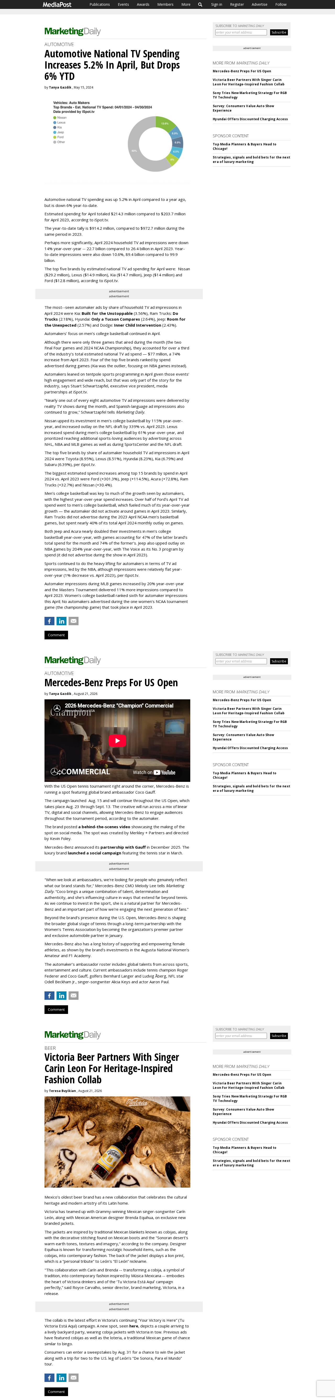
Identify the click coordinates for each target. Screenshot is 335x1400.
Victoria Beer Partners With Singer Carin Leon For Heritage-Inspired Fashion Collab (248, 82)
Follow (281, 4)
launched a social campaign (94, 852)
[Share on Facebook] (49, 621)
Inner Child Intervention (137, 325)
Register (237, 4)
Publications (100, 4)
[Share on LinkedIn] (61, 621)
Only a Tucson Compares (115, 319)
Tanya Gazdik (60, 87)
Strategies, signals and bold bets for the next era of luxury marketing (251, 159)
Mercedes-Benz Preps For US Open (242, 71)
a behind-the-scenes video (104, 826)
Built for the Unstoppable (107, 313)
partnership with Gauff (123, 847)
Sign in (216, 4)
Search (200, 4)
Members (165, 4)
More (186, 4)
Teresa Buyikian (62, 1091)
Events (123, 4)
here (133, 1325)
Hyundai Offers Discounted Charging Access (250, 119)
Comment (56, 635)
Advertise (259, 4)
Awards (143, 4)
